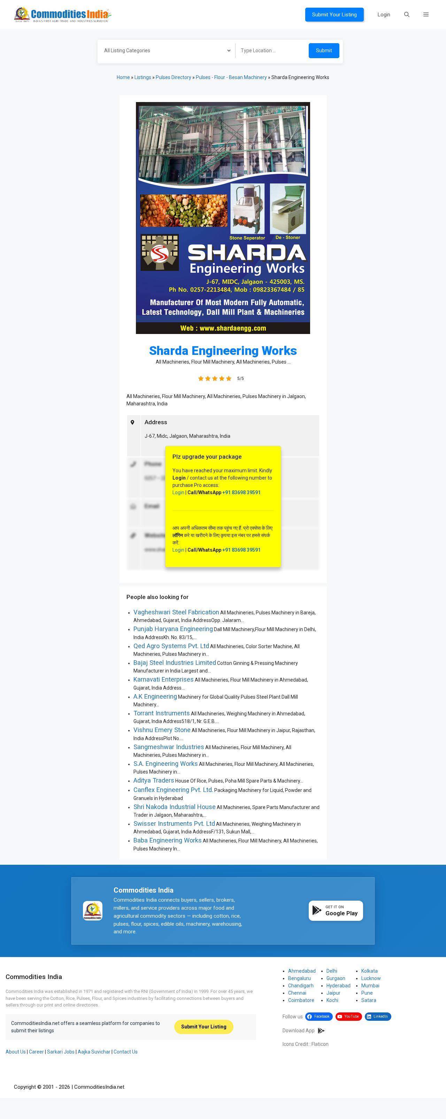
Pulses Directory (173, 77)
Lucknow (371, 978)
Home (123, 77)
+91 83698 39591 (241, 492)
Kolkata (369, 971)
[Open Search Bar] (406, 15)
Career (36, 1052)
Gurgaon (335, 978)
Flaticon (320, 1044)
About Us (16, 1052)
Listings (142, 77)
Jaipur (333, 993)
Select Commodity (164, 51)
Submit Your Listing (334, 14)
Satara (368, 1000)
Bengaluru (299, 978)
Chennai (297, 993)
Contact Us (126, 1052)
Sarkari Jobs (61, 1052)
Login (384, 14)
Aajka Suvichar (94, 1052)
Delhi (331, 971)
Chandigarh (301, 985)
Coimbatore (301, 1000)
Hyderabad (338, 985)
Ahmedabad (302, 971)
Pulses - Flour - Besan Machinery (231, 77)
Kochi (332, 1000)
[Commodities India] (63, 14)
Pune (367, 993)
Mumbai (370, 985)
